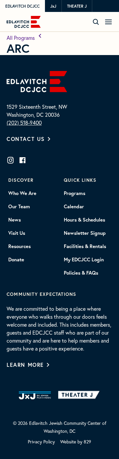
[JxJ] (35, 395)
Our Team (19, 206)
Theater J (77, 6)
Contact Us (26, 138)
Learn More (25, 364)
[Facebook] (22, 160)
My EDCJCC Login (84, 259)
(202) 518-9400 (24, 122)
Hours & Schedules (84, 220)
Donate (16, 259)
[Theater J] (80, 395)
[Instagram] (11, 160)
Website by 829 (75, 441)
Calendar (74, 206)
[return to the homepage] (37, 80)
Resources (19, 246)
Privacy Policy (41, 441)
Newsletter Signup (85, 233)
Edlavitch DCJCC (22, 6)
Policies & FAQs (81, 273)
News (14, 220)
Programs (74, 193)
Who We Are (22, 193)
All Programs (21, 37)
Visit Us (16, 233)
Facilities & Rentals (85, 246)
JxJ (53, 6)
